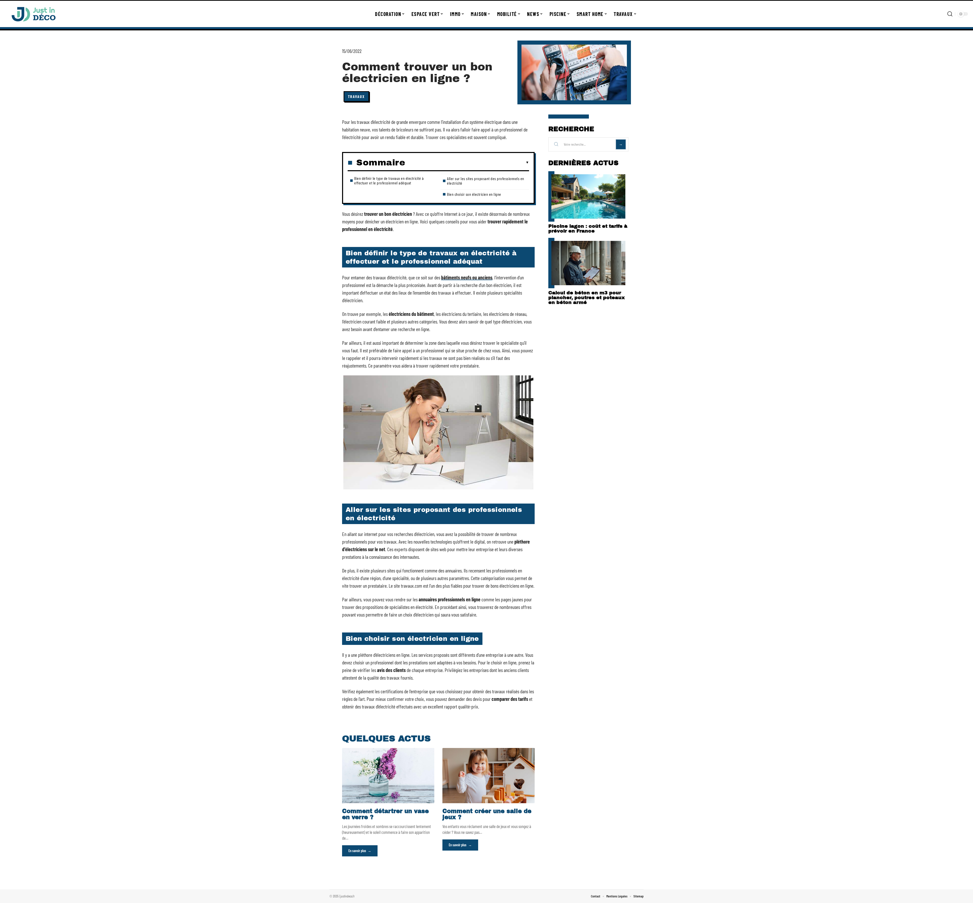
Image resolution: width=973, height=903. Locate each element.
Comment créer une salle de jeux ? (486, 814)
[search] (949, 14)
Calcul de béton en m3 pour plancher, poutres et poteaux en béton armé (586, 297)
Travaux (356, 96)
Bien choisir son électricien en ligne (474, 194)
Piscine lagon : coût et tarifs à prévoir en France (587, 228)
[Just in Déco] (33, 14)
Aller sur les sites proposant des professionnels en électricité (485, 180)
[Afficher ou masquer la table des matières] (467, 163)
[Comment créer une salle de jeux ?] (488, 775)
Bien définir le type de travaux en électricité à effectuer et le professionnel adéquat (389, 180)
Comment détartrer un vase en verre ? (385, 814)
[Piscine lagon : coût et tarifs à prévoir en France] (588, 196)
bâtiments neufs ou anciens (466, 277)
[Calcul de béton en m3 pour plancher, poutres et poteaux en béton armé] (588, 263)
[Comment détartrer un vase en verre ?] (388, 775)
